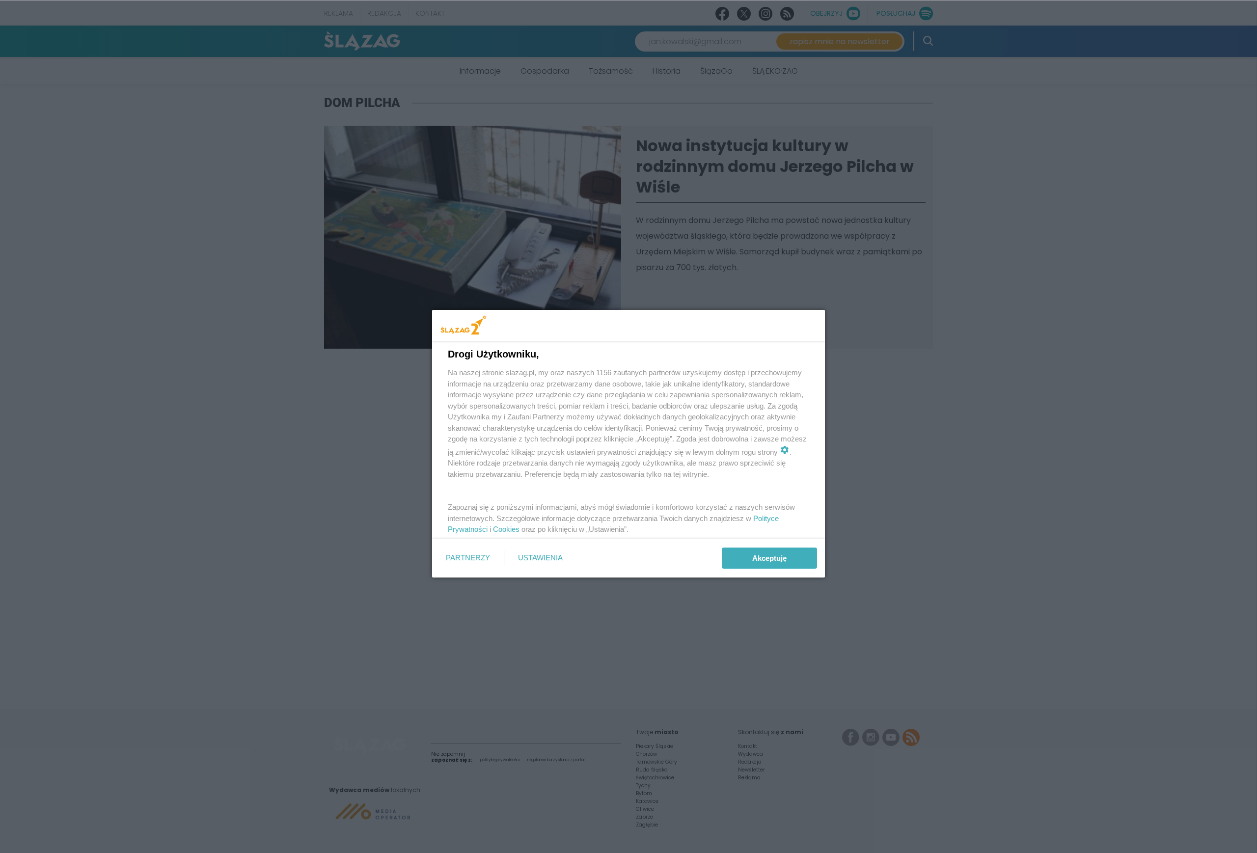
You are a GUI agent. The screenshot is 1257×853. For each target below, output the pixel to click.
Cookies (506, 529)
